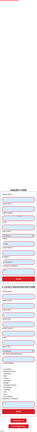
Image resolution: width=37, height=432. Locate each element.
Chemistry (7, 380)
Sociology (7, 389)
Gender (5, 238)
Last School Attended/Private (12, 354)
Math (5, 376)
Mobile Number (7, 213)
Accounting (7, 369)
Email (4, 222)
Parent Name (7, 204)
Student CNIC (7, 300)
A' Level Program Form (18, 426)
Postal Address (7, 248)
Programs (5, 257)
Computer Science (10, 385)
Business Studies (9, 371)
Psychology (8, 387)
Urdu (5, 392)
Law (5, 394)
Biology (6, 383)
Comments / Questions (10, 266)
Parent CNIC (6, 319)
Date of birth (6, 231)
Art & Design (8, 396)
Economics (7, 374)
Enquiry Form (17, 420)
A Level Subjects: (8, 363)
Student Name (7, 194)
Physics (6, 378)
